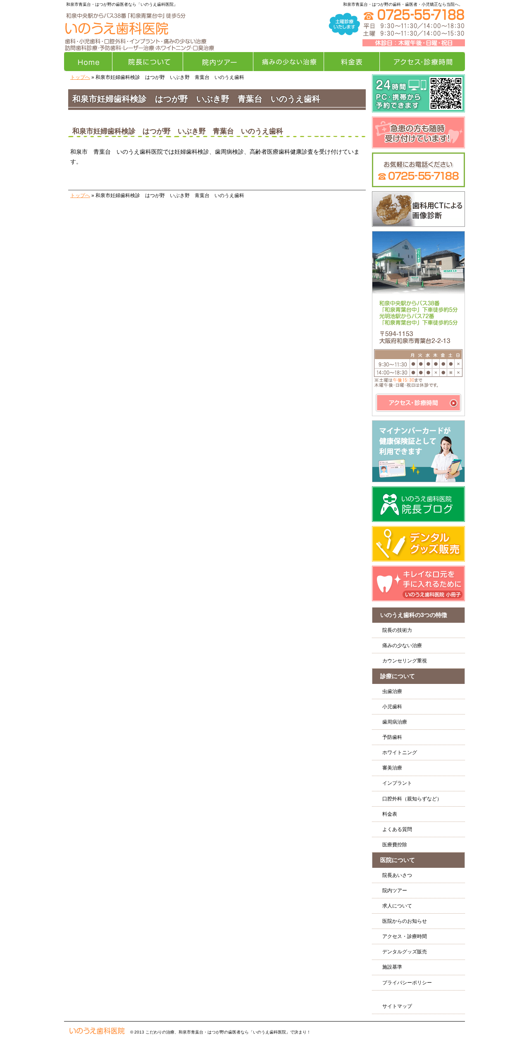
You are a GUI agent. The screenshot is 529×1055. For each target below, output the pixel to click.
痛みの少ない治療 (402, 645)
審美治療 (392, 768)
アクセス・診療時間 (404, 936)
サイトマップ (397, 1006)
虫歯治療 (392, 691)
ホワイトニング (399, 752)
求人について (397, 906)
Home (88, 61)
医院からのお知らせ (404, 921)
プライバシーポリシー (407, 983)
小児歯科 (392, 707)
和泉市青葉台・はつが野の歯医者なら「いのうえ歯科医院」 (122, 4)
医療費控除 (394, 845)
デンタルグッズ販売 (404, 952)
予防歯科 (392, 737)
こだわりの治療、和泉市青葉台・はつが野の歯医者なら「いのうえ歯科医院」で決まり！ (228, 1032)
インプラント (397, 783)
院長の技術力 (397, 630)
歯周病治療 (394, 722)
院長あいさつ (397, 875)
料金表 (389, 814)
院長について (147, 61)
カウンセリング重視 (404, 661)
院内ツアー (394, 890)
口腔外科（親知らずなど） (412, 799)
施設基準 (392, 967)
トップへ (80, 77)
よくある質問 (397, 829)
